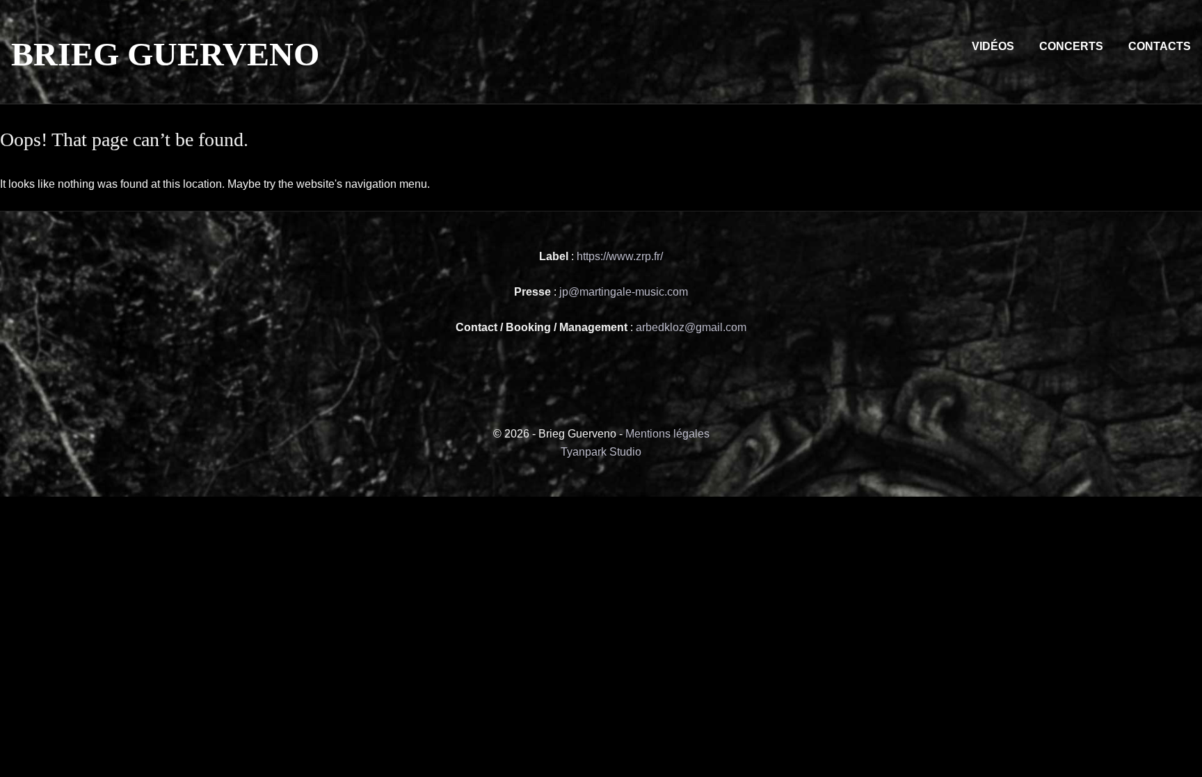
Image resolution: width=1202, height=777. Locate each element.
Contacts (1159, 46)
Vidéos (993, 46)
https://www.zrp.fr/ (618, 256)
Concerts (1071, 46)
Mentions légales (667, 434)
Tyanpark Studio (601, 452)
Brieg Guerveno (165, 53)
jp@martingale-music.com (623, 292)
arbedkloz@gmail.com (691, 327)
